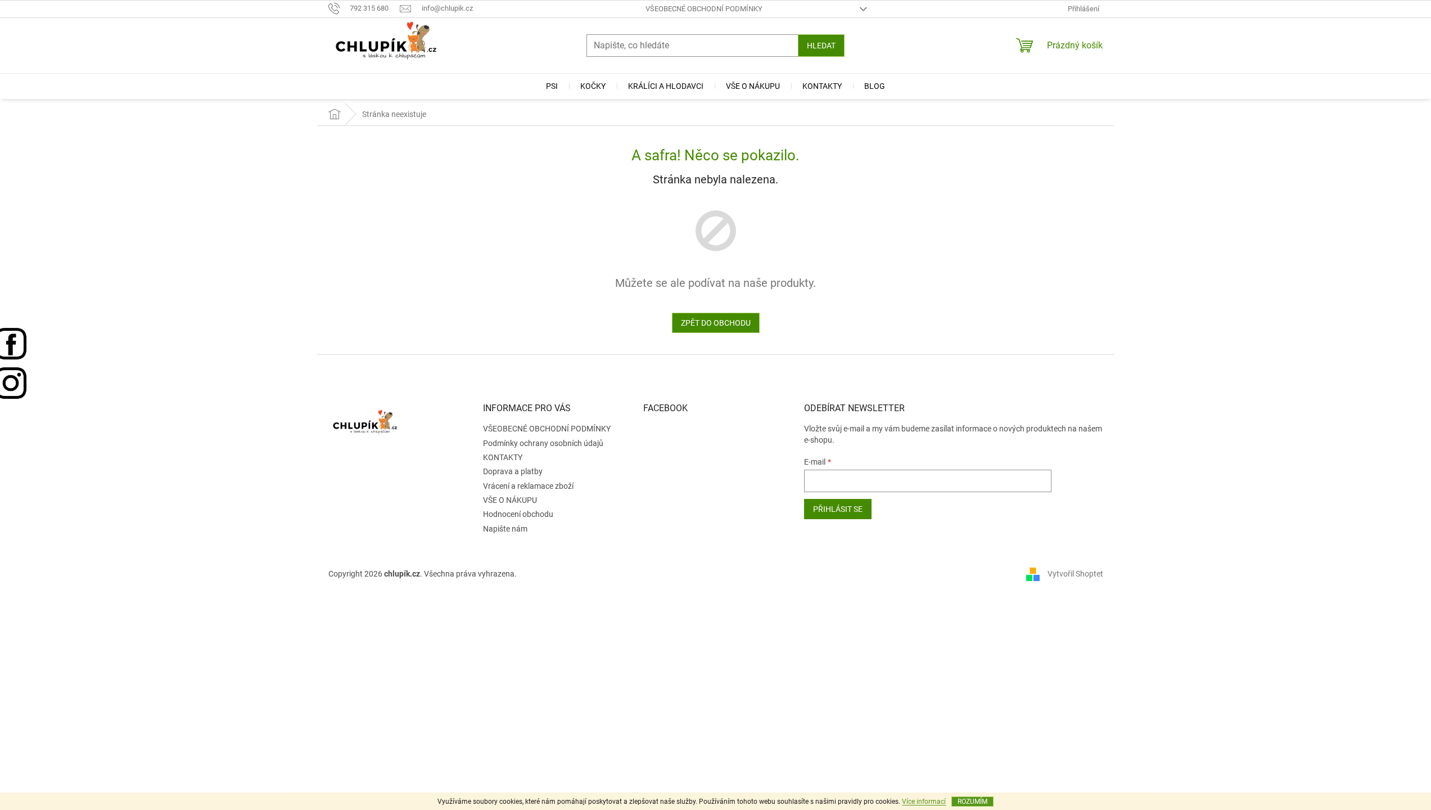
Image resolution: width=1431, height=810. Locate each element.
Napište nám (505, 528)
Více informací (924, 802)
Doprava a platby (513, 471)
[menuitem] (552, 86)
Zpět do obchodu (716, 322)
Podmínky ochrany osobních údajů (543, 443)
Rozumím (972, 802)
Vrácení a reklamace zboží (528, 486)
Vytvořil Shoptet (1075, 573)
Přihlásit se (838, 509)
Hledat (821, 45)
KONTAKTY (502, 457)
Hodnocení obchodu (518, 514)
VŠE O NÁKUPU (510, 500)
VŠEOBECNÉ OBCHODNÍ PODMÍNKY (703, 8)
